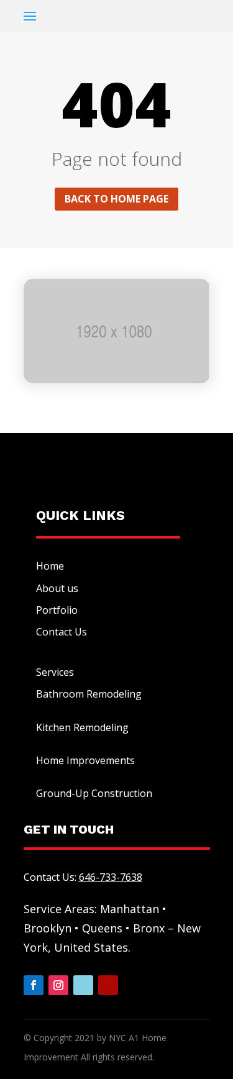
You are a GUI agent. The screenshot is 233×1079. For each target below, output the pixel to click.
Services (55, 672)
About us (57, 588)
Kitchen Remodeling (82, 727)
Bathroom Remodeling (89, 694)
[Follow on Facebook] (33, 985)
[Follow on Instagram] (58, 985)
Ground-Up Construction (94, 793)
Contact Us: (83, 877)
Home (50, 566)
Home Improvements (85, 760)
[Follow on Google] (83, 985)
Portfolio (57, 610)
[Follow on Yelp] (108, 985)
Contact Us (61, 632)
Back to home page (116, 199)
